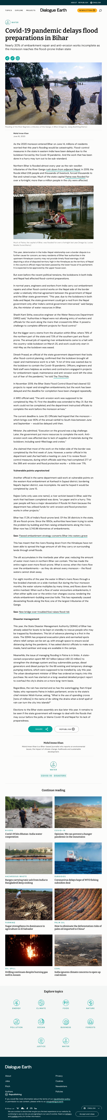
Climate (41, 1008)
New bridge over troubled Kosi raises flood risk (44, 611)
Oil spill (10, 968)
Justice (41, 1046)
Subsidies (60, 876)
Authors (9, 1091)
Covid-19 (46, 776)
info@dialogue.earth (54, 1101)
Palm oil (60, 922)
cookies (14, 1116)
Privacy (59, 1076)
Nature (90, 1008)
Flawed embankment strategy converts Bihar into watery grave (53, 535)
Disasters (60, 776)
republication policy (62, 1099)
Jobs (7, 1081)
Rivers (9, 830)
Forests (90, 1027)
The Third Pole (61, 376)
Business (66, 1027)
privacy (68, 1114)
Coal (58, 968)
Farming (10, 922)
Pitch (7, 1086)
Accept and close (87, 1114)
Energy (16, 1008)
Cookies (59, 1081)
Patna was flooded (75, 176)
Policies (59, 1091)
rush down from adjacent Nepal (63, 169)
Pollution (16, 1027)
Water (66, 1046)
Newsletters (86, 10)
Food (66, 1008)
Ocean (41, 1027)
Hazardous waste (16, 876)
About (74, 3)
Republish (83, 3)
